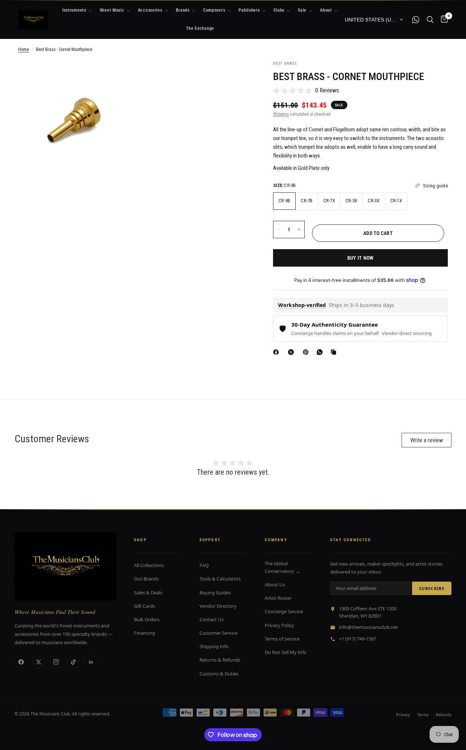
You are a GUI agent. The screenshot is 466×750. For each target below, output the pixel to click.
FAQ (204, 565)
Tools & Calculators (220, 578)
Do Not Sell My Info (286, 652)
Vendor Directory (218, 606)
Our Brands (146, 578)
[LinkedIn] (91, 662)
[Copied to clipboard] (335, 352)
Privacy (403, 714)
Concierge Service (284, 611)
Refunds (443, 714)
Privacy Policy (279, 625)
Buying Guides (215, 592)
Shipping (281, 114)
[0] (442, 19)
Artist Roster (278, 598)
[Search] (430, 19)
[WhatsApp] (321, 352)
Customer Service (218, 633)
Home (23, 49)
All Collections (149, 565)
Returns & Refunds (220, 660)
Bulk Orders (146, 619)
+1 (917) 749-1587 (357, 638)
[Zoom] (119, 76)
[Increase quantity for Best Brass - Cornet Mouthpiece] (298, 229)
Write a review (426, 440)
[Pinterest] (307, 352)
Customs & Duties (219, 673)
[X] (292, 352)
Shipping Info (214, 646)
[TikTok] (73, 662)
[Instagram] (56, 662)
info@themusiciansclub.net (368, 627)
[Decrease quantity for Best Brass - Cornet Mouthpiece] (278, 229)
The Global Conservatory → (282, 567)
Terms (423, 714)
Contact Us (212, 619)
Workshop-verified (302, 305)
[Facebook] (277, 352)
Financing (144, 633)
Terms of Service (282, 638)
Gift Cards (144, 606)
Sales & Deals (148, 592)
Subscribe (432, 588)
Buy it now (360, 258)
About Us (275, 584)
